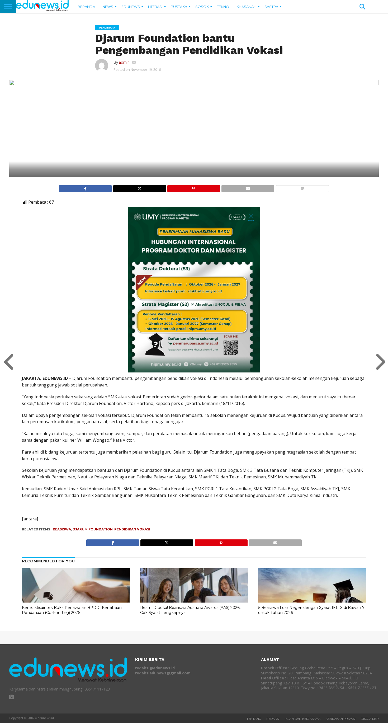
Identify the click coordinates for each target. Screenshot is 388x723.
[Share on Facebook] (85, 187)
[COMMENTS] (302, 187)
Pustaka (179, 6)
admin (124, 62)
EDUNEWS (130, 6)
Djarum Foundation (93, 529)
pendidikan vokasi (132, 529)
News (107, 6)
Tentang (254, 719)
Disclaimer (370, 719)
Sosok (202, 6)
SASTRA (271, 6)
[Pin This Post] (193, 187)
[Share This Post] (139, 187)
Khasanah (246, 6)
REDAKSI (273, 719)
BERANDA (86, 6)
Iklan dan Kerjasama (302, 719)
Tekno (223, 6)
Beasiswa (62, 529)
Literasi (155, 6)
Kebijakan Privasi (341, 719)
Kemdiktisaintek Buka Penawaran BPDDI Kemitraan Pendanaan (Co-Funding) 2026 (72, 610)
